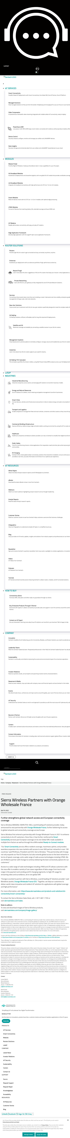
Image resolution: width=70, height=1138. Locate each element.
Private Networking (20, 281)
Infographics (12, 525)
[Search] (35, 72)
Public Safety (16, 443)
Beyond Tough (17, 271)
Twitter (49, 935)
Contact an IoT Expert (16, 620)
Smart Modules (13, 197)
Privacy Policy (44, 1125)
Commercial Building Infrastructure (23, 424)
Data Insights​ (12, 146)
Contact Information (14, 734)
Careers (10, 725)
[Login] (36, 68)
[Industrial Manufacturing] (9, 383)
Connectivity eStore (15, 596)
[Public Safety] (9, 445)
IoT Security (12, 700)
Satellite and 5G (18, 325)
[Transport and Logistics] (9, 411)
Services (12, 295)
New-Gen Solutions (15, 305)
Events (10, 691)
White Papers (12, 471)
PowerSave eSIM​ (18, 127)
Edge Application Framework (17, 233)
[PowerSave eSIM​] (9, 129)
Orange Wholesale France (36, 827)
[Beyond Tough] (10, 273)
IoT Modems (12, 223)
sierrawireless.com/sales (13, 900)
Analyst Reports (13, 499)
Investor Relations (14, 672)
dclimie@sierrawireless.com (8, 997)
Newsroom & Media (14, 681)
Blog (9, 534)
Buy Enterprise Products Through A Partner (22, 606)
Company (8, 783)
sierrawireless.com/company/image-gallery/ (20, 910)
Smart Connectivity (14, 93)
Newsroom (15, 783)
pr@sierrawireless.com (7, 986)
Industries (12, 350)
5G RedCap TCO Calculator (17, 360)
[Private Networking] (10, 283)
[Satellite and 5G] (10, 327)
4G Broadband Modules (15, 183)
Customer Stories (13, 515)
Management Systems (16, 340)
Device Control (13, 136)
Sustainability (12, 657)
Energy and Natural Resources (21, 390)
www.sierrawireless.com (9, 932)
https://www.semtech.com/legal (11, 1122)
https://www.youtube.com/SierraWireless (49, 937)
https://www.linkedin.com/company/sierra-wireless (15, 937)
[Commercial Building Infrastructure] (9, 426)
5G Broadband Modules (15, 173)
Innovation (11, 638)
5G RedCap (12, 315)
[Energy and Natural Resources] (9, 392)
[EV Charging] (9, 455)
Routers (11, 250)
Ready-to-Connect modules (53, 842)
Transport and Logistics (19, 409)
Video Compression (14, 112)
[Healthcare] (9, 436)
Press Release (6, 794)
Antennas (12, 260)
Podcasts (11, 568)
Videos (10, 559)
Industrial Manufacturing (20, 381)
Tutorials (11, 578)
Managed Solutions (14, 103)
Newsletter (11, 549)
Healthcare (15, 434)
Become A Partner (14, 715)
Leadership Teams (14, 648)
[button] (68, 1120)
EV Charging (16, 453)
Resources (6, 1097)
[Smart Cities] (9, 402)
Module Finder (12, 164)
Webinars (11, 490)
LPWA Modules (13, 207)
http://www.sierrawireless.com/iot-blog (35, 935)
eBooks (10, 480)
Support (11, 744)
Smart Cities (16, 400)
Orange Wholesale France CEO (25, 881)
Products (5, 1026)
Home (2, 783)
